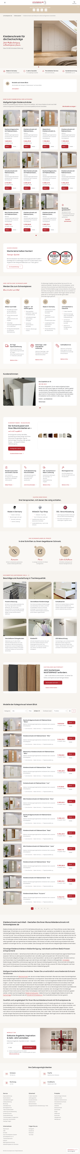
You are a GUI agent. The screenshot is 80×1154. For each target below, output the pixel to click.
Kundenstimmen (33, 1100)
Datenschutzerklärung (14, 1053)
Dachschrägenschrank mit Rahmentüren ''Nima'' (12, 131)
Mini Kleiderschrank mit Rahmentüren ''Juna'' (11, 214)
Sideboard (57, 1113)
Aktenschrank (57, 1103)
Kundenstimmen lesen (16, 453)
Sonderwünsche (7, 1113)
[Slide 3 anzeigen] (39, 235)
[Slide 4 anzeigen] (40, 235)
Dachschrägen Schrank (60, 1096)
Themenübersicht (7, 1138)
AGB (4, 1130)
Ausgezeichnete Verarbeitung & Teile (38, 1105)
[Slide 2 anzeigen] (37, 235)
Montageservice (7, 1107)
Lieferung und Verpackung (10, 1111)
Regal (55, 1111)
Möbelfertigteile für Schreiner (10, 1144)
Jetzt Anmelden (28, 1047)
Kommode (57, 1115)
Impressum (6, 1128)
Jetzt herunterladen (29, 485)
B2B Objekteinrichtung (9, 1142)
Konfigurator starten (15, 448)
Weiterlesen (42, 402)
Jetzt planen (15, 88)
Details (14, 146)
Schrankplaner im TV (8, 1136)
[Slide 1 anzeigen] (36, 235)
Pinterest (31, 1132)
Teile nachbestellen (8, 1109)
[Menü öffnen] (5, 2)
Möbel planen (17, 15)
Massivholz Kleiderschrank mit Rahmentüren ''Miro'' (49, 131)
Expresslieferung (7, 1096)
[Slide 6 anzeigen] (43, 235)
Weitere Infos (13, 360)
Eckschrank (57, 1109)
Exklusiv (5, 1140)
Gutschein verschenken (9, 1119)
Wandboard (57, 1119)
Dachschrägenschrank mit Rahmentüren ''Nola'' (50, 172)
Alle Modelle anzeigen (69, 106)
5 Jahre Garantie (33, 1096)
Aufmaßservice (7, 1105)
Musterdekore (7, 1098)
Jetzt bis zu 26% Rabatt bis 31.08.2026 (40, 7)
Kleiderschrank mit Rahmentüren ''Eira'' (49, 214)
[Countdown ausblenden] (78, 6)
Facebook (31, 1130)
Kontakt (5, 1132)
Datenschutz (32, 1102)
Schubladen (66, 960)
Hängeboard (57, 1117)
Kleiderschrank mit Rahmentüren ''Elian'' (68, 131)
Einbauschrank (58, 1107)
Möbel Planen (8, 485)
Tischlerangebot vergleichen (10, 1117)
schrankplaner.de (7, 15)
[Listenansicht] (74, 710)
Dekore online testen (51, 687)
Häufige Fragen (7, 1121)
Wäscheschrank (23, 976)
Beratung (5, 1103)
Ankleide (56, 1105)
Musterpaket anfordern (52, 682)
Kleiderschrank (58, 1098)
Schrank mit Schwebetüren (34, 995)
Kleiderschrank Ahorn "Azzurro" (34, 893)
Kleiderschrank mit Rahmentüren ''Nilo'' (30, 131)
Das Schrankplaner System (10, 1134)
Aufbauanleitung (7, 1102)
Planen (7, 146)
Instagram (31, 1128)
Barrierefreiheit (33, 1103)
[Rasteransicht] (70, 710)
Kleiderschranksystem (32, 993)
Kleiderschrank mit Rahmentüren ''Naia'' (68, 172)
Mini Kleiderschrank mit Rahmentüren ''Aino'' (30, 172)
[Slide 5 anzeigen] (42, 235)
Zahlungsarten (32, 1098)
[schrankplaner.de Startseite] (39, 2)
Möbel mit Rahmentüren (60, 1100)
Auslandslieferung (7, 1115)
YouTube (31, 1134)
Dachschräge (7, 995)
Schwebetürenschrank (60, 1102)
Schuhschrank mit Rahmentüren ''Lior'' (11, 172)
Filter (30, 711)
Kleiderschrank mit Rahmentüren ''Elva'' (30, 214)
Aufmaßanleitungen (8, 1100)
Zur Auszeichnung (14, 266)
